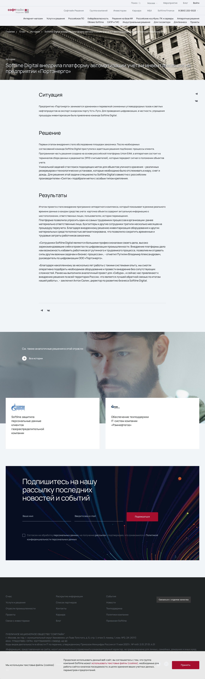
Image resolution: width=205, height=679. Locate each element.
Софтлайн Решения (74, 10)
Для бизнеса (180, 22)
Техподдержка (114, 608)
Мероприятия (170, 3)
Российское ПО (76, 18)
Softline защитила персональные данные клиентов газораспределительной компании (27, 425)
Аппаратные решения (188, 18)
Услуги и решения (56, 18)
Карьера (136, 10)
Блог (185, 3)
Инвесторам (119, 10)
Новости (111, 602)
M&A (149, 10)
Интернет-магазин (33, 18)
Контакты (61, 608)
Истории (35, 31)
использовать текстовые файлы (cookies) (115, 663)
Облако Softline (96, 22)
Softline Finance (166, 10)
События (111, 596)
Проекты (194, 22)
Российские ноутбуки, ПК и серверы (154, 18)
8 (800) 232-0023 (187, 10)
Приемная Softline (116, 620)
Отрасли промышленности (21, 608)
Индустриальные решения (136, 22)
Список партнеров (66, 602)
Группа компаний (98, 10)
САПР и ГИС (113, 22)
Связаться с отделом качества (173, 600)
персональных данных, (66, 535)
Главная (10, 31)
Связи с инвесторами (18, 620)
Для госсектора (162, 22)
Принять (185, 665)
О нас (22, 31)
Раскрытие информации (69, 596)
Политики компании (117, 614)
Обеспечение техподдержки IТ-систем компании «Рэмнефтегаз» (130, 421)
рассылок (100, 535)
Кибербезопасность (98, 18)
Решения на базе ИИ (122, 18)
